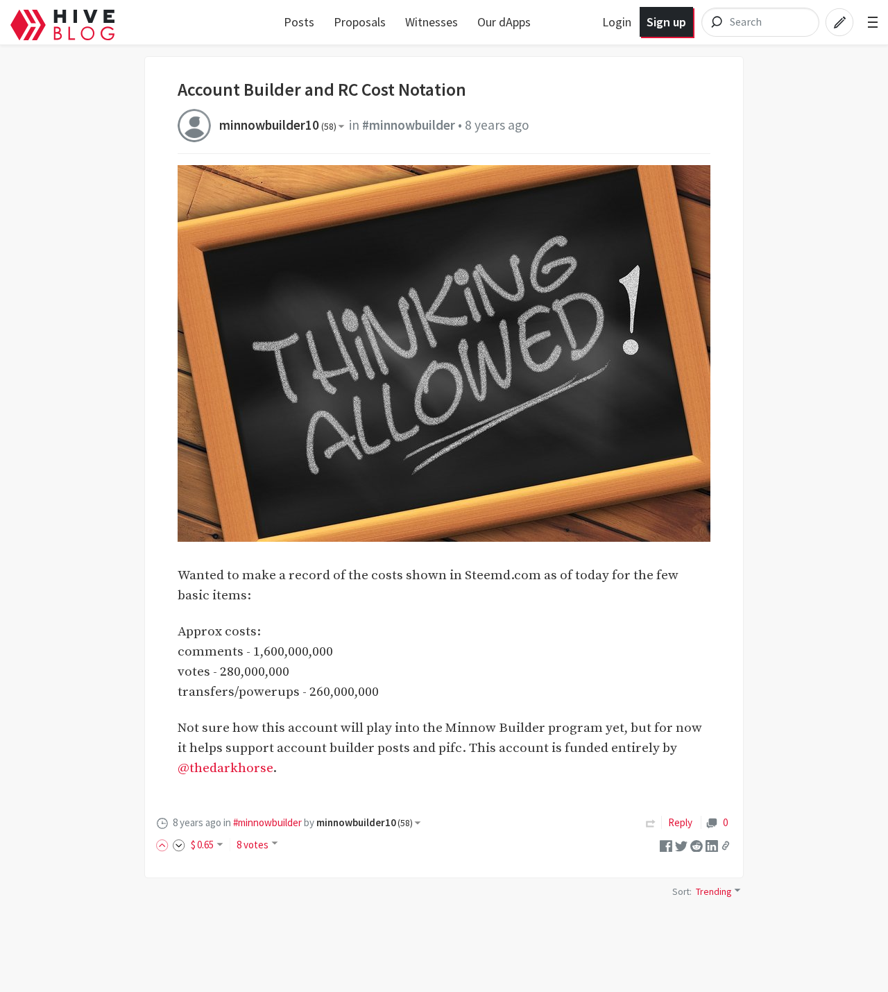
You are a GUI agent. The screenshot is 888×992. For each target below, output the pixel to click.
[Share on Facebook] (666, 844)
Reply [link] (680, 822)
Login (616, 22)
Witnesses (431, 22)
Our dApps (504, 22)
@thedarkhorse (225, 768)
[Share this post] (725, 845)
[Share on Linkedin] (712, 844)
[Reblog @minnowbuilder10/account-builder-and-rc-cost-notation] (650, 822)
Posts (299, 22)
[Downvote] (179, 844)
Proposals (360, 22)
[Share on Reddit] (696, 844)
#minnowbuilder (408, 125)
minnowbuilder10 (277, 125)
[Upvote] (164, 844)
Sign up (666, 22)
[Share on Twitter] (681, 844)
